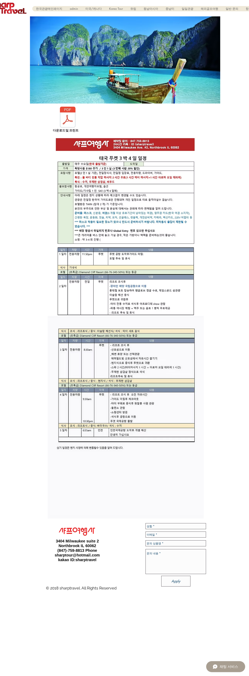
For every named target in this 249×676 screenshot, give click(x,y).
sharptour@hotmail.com (77, 555)
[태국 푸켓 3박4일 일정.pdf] (67, 117)
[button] (93, 8)
